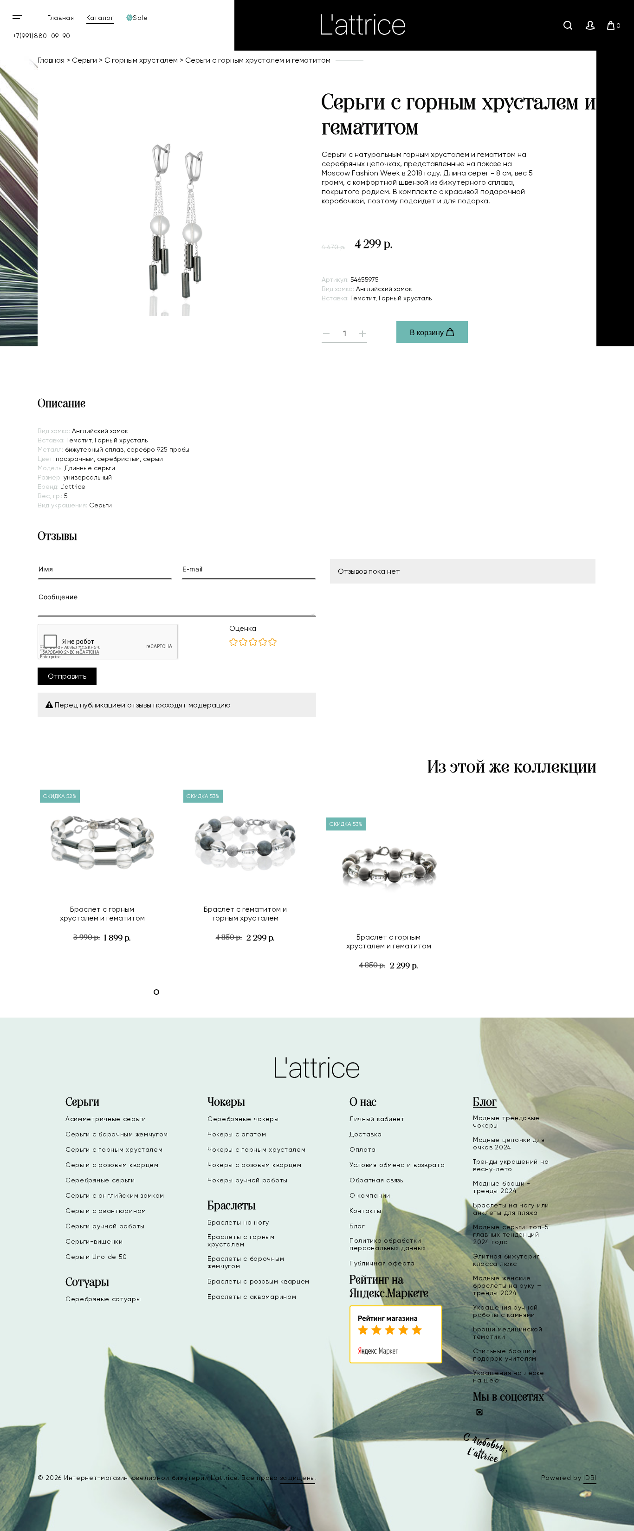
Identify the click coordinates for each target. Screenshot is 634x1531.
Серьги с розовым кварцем (112, 1164)
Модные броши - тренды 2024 (501, 1187)
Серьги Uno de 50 (96, 1256)
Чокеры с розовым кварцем (254, 1164)
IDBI (589, 1477)
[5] (272, 642)
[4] (263, 642)
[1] (233, 642)
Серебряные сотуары (103, 1299)
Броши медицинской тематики (508, 1332)
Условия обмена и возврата (397, 1164)
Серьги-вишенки (94, 1241)
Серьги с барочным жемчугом (116, 1134)
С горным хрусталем (141, 60)
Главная (60, 17)
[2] (243, 642)
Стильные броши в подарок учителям (505, 1354)
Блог (357, 1226)
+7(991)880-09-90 (42, 35)
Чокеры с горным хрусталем (256, 1149)
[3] (253, 642)
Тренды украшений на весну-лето (511, 1165)
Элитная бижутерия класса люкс (506, 1259)
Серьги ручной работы (105, 1226)
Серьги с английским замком (114, 1195)
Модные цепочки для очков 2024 (509, 1143)
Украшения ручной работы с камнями (505, 1311)
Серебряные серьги (100, 1180)
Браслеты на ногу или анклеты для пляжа (511, 1208)
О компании (369, 1195)
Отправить (67, 676)
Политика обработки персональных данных (387, 1244)
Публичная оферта (382, 1263)
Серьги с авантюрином (105, 1210)
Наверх (597, 1516)
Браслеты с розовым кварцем (258, 1281)
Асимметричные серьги (105, 1118)
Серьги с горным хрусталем (114, 1149)
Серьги (84, 60)
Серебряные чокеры (243, 1118)
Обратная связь (376, 1180)
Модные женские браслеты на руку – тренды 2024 (507, 1285)
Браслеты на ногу (238, 1222)
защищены (298, 1477)
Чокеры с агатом (236, 1134)
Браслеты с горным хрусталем (241, 1240)
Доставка (365, 1134)
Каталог (100, 17)
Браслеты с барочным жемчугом (245, 1262)
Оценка (242, 628)
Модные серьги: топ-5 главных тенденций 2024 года (511, 1234)
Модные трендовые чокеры (506, 1121)
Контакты (365, 1210)
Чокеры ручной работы (247, 1180)
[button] (156, 992)
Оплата (362, 1149)
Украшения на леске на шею (508, 1376)
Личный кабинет (377, 1118)
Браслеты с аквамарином (251, 1296)
